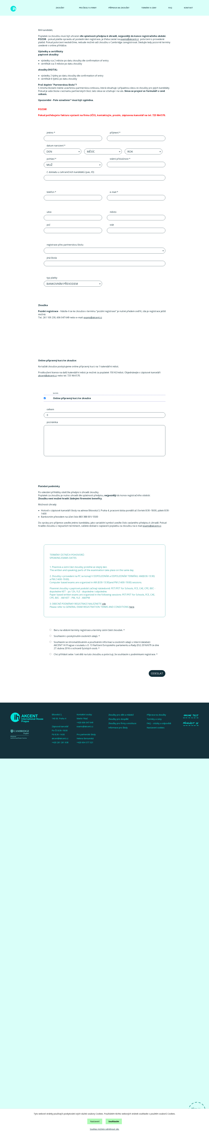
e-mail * (114, 192)
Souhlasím (113, 1121)
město (113, 211)
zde (104, 603)
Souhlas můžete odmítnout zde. (104, 1129)
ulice (49, 211)
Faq (170, 7)
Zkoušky (60, 7)
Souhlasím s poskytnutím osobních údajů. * (77, 636)
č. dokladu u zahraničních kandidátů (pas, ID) (70, 172)
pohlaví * (51, 158)
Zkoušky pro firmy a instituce (122, 723)
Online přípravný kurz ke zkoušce (72, 398)
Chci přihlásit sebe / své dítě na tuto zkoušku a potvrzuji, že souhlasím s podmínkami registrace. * (106, 654)
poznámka (52, 422)
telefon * (51, 192)
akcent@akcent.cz (47, 375)
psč (48, 224)
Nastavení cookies (155, 727)
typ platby (52, 277)
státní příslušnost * (120, 158)
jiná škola (52, 257)
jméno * (51, 132)
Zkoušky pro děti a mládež (121, 714)
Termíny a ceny (148, 7)
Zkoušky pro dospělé (118, 719)
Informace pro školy (118, 727)
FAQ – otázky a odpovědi (159, 723)
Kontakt (188, 7)
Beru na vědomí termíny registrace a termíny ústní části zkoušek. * (89, 630)
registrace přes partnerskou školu (65, 244)
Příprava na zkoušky (118, 7)
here (131, 606)
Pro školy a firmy (88, 7)
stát (112, 224)
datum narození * (56, 145)
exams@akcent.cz (129, 39)
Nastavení (94, 1121)
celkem (50, 409)
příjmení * (115, 132)
